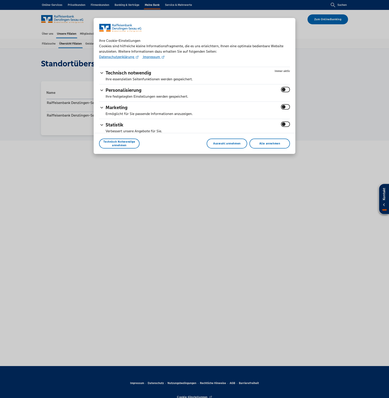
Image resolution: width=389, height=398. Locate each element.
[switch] (285, 89)
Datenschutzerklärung (117, 57)
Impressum (151, 57)
